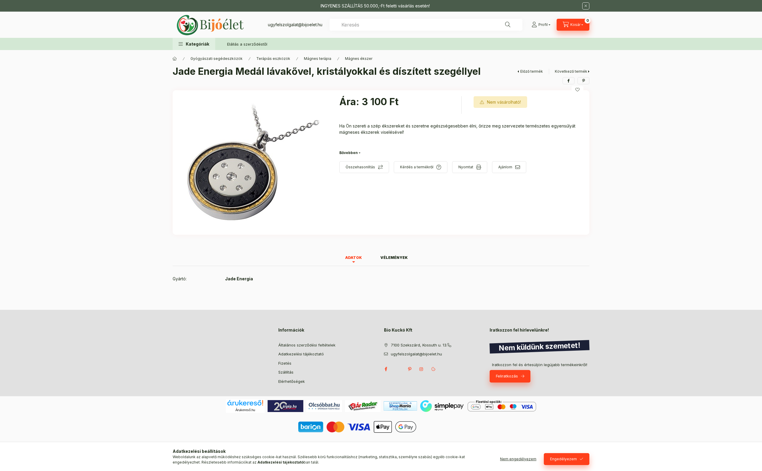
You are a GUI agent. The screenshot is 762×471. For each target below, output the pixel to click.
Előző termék (531, 71)
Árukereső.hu (245, 410)
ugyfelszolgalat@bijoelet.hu (295, 24)
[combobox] (426, 25)
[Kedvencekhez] (577, 89)
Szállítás (285, 372)
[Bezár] (585, 6)
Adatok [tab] (353, 257)
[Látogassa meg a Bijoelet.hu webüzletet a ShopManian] (400, 405)
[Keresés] (507, 24)
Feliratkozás (507, 376)
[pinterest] (583, 80)
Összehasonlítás (360, 167)
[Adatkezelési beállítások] (433, 369)
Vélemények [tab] (394, 257)
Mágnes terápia (317, 58)
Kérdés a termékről (416, 167)
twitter (398, 369)
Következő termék (571, 71)
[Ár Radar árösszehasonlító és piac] (363, 405)
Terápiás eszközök (273, 58)
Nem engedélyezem (518, 459)
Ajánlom (505, 167)
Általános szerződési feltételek (306, 345)
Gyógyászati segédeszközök (216, 58)
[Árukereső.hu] (245, 402)
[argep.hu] (285, 405)
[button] (194, 44)
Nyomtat (465, 167)
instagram (421, 369)
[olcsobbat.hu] (324, 405)
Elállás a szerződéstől (247, 44)
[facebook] (568, 80)
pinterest (410, 369)
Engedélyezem (563, 459)
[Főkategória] (175, 58)
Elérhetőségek (291, 381)
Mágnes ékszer (358, 58)
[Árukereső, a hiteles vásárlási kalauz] (441, 426)
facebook (386, 369)
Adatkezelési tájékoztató (301, 354)
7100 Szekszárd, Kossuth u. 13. (419, 345)
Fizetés (284, 363)
